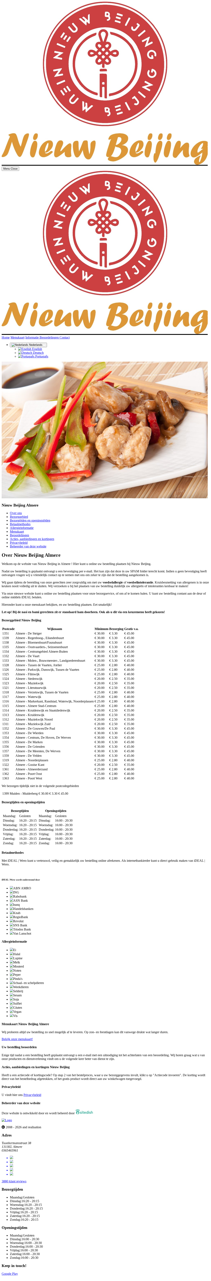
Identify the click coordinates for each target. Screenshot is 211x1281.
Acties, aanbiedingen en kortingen (32, 539)
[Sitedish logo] (7, 1120)
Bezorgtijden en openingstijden (30, 520)
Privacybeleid (19, 542)
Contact (65, 337)
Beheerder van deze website (28, 546)
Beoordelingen (50, 337)
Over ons (16, 513)
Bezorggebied (19, 516)
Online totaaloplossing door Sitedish (25, 1277)
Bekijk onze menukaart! (17, 1039)
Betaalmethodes (20, 524)
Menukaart (18, 337)
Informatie (32, 337)
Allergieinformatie (22, 528)
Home (6, 337)
